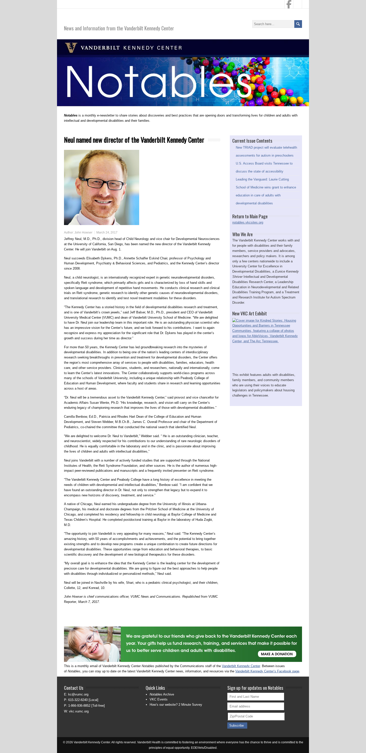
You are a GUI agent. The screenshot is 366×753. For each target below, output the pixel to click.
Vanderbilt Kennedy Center (241, 666)
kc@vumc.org (78, 694)
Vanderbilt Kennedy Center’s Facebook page (267, 671)
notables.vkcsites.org (247, 222)
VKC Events (159, 699)
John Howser (83, 232)
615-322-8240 (78, 700)
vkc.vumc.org (79, 711)
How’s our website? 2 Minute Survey (176, 704)
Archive (162, 694)
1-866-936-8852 (79, 705)
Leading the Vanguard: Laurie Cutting (262, 179)
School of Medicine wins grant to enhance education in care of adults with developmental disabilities (266, 195)
